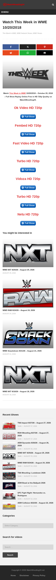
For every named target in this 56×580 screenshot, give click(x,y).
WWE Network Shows (24, 33)
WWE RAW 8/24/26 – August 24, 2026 (19, 310)
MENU (6, 12)
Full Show (30, 117)
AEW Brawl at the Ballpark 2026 (31, 483)
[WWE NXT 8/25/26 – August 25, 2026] (9, 456)
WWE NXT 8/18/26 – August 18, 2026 (18, 391)
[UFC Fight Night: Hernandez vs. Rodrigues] (9, 496)
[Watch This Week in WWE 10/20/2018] (28, 252)
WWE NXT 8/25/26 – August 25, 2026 (18, 270)
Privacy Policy (39, 575)
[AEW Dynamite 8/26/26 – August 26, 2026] (9, 446)
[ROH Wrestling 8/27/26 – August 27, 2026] (9, 436)
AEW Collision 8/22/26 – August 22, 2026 (35, 503)
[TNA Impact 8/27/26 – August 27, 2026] (9, 426)
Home (13, 575)
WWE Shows (37, 33)
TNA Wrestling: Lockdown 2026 (31, 473)
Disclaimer (24, 575)
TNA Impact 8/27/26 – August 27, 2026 (34, 423)
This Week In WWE (9, 33)
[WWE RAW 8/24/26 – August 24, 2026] (9, 466)
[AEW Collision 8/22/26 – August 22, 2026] (9, 506)
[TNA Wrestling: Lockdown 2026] (9, 476)
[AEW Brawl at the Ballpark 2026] (9, 486)
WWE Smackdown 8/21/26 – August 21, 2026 (22, 351)
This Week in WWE (17, 93)
